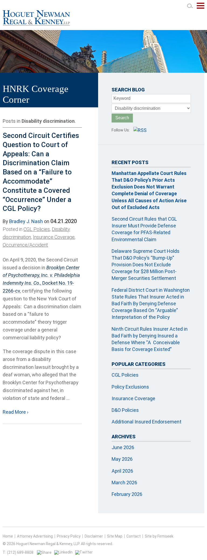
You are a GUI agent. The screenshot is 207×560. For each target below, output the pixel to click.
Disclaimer (94, 536)
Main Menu (200, 8)
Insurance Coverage (54, 237)
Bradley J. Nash (26, 221)
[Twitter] (84, 552)
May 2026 (122, 459)
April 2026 (122, 471)
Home (8, 536)
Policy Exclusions (130, 387)
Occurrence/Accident (25, 245)
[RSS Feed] (140, 130)
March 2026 (124, 482)
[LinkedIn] (63, 552)
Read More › (15, 412)
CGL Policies (36, 229)
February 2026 (127, 494)
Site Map (114, 536)
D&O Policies (125, 410)
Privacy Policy (69, 536)
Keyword (121, 98)
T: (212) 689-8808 (18, 552)
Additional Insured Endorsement (146, 422)
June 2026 (123, 447)
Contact (133, 536)
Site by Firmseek (159, 536)
